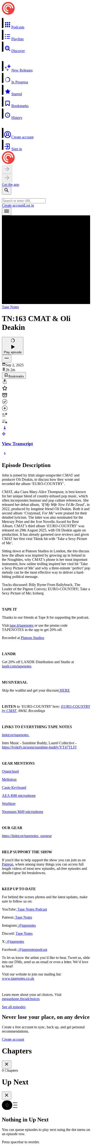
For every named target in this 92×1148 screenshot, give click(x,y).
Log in (29, 205)
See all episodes (13, 1007)
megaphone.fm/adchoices (21, 999)
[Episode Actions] (6, 359)
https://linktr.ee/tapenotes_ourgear (27, 836)
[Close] (6, 1064)
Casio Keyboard (14, 787)
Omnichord (10, 771)
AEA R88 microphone (19, 796)
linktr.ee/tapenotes (15, 735)
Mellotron (9, 779)
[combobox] (24, 200)
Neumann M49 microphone (22, 812)
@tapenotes (26, 925)
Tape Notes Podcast (32, 909)
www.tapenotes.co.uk (18, 978)
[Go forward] (7, 178)
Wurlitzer (9, 804)
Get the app (10, 184)
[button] (46, 23)
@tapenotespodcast (32, 950)
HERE (64, 690)
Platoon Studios (32, 638)
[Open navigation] (6, 211)
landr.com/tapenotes (16, 666)
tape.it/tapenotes (21, 625)
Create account (13, 205)
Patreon (7, 864)
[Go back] (7, 169)
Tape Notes (10, 307)
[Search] (6, 191)
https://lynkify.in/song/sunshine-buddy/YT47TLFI (39, 747)
